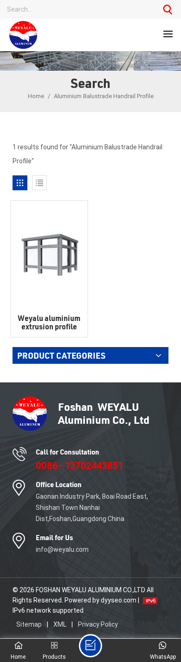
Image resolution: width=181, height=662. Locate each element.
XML (59, 624)
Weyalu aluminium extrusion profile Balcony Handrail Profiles (49, 322)
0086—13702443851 (79, 465)
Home (36, 96)
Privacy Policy (98, 624)
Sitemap (29, 624)
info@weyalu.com (62, 549)
